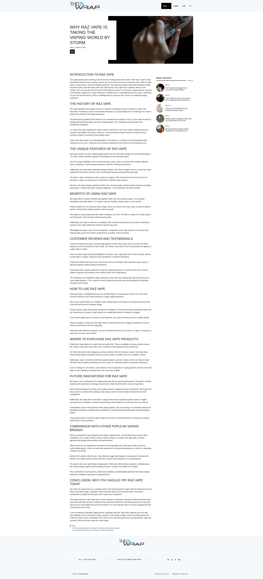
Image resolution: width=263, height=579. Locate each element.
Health (168, 105)
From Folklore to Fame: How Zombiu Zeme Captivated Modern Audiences (177, 99)
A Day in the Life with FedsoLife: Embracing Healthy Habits (176, 109)
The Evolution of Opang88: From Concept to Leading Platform (176, 89)
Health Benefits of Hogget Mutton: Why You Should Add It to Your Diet (178, 119)
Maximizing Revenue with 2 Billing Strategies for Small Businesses (176, 130)
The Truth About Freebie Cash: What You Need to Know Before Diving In (95, 528)
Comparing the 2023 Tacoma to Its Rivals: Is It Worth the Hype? (93, 530)
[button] (190, 6)
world (100, 90)
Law (183, 6)
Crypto (175, 6)
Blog (165, 6)
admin (72, 47)
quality (139, 109)
